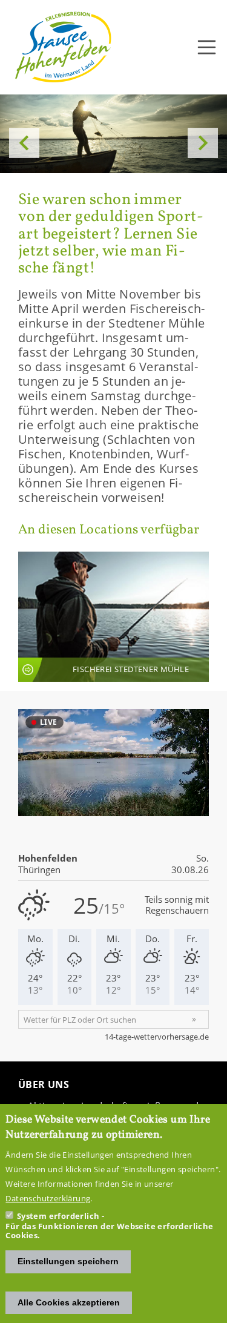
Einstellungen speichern (68, 1261)
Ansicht (113, 617)
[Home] (63, 47)
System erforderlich (58, 1215)
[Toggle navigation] (207, 47)
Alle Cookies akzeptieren (69, 1302)
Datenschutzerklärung (47, 1198)
